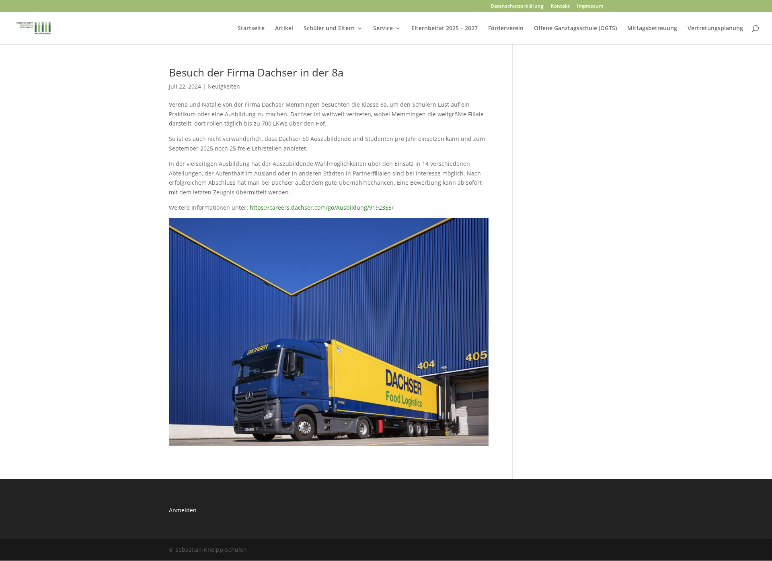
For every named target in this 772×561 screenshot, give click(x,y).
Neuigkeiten (223, 86)
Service (383, 28)
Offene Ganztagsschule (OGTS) (575, 28)
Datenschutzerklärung (517, 6)
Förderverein (506, 28)
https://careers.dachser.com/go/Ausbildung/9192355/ (322, 207)
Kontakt (560, 6)
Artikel (284, 28)
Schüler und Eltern (329, 28)
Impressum (590, 6)
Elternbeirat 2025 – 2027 (444, 28)
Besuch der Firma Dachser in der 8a (256, 72)
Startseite (251, 28)
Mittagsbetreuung (652, 28)
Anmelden (183, 510)
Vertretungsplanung (715, 28)
